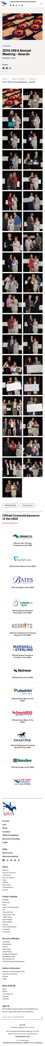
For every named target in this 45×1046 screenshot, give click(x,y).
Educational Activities (9, 974)
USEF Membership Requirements (13, 961)
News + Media (18, 79)
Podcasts (5, 996)
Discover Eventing (11, 839)
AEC (3, 909)
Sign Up (5, 1006)
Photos (32, 79)
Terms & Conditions (17, 1027)
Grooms (5, 946)
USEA (4, 79)
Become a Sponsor (10, 523)
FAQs (4, 849)
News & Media (8, 986)
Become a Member (10, 939)
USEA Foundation (10, 835)
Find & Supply (25, 1040)
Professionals (6, 944)
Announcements (10, 856)
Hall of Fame (6, 885)
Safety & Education (11, 968)
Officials (5, 976)
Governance (6, 875)
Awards (5, 924)
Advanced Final (7, 912)
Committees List (7, 887)
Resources (7, 853)
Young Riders (6, 951)
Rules (4, 905)
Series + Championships (10, 907)
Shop (4, 828)
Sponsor (5, 890)
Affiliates (5, 882)
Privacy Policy (29, 1027)
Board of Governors (8, 872)
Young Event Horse (8, 914)
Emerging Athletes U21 (10, 954)
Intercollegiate (7, 919)
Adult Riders (6, 949)
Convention (6, 46)
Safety (4, 979)
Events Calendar (9, 897)
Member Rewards (8, 956)
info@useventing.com (22, 1036)
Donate (5, 821)
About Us (5, 870)
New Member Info (8, 959)
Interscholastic (7, 922)
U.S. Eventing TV (7, 994)
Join (4, 825)
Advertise (5, 999)
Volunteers (5, 929)
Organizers (6, 932)
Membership (10, 505)
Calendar (5, 900)
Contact (6, 832)
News (4, 989)
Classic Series (7, 917)
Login (5, 842)
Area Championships (9, 927)
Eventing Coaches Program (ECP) (13, 971)
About (5, 867)
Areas (4, 880)
